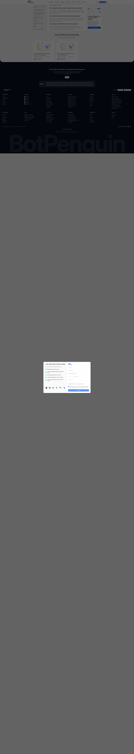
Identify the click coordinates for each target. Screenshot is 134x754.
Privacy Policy (79, 387)
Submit (78, 390)
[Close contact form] (89, 363)
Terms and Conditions (85, 387)
